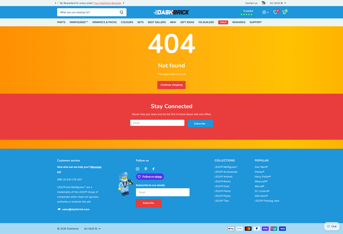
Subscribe (200, 123)
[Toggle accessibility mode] (264, 3)
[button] (55, 3)
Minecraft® (261, 181)
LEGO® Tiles (222, 200)
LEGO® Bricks (223, 181)
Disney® (259, 171)
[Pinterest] (146, 169)
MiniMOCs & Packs (104, 22)
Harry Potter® (263, 176)
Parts (61, 22)
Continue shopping (171, 85)
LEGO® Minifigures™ (226, 166)
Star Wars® (261, 166)
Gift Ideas (187, 22)
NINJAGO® (261, 195)
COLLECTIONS (225, 160)
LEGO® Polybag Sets (267, 200)
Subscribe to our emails (150, 185)
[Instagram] (137, 169)
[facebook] (153, 169)
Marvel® (259, 186)
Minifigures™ (79, 22)
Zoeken (121, 12)
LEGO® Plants (223, 191)
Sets (140, 22)
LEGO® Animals (223, 176)
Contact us (251, 3)
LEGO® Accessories (226, 171)
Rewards (238, 22)
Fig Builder (206, 22)
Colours (127, 22)
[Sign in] (265, 12)
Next (120, 3)
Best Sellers (157, 22)
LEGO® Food (222, 186)
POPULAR (262, 160)
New (173, 22)
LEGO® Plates (223, 195)
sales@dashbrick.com (76, 209)
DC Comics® (262, 191)
